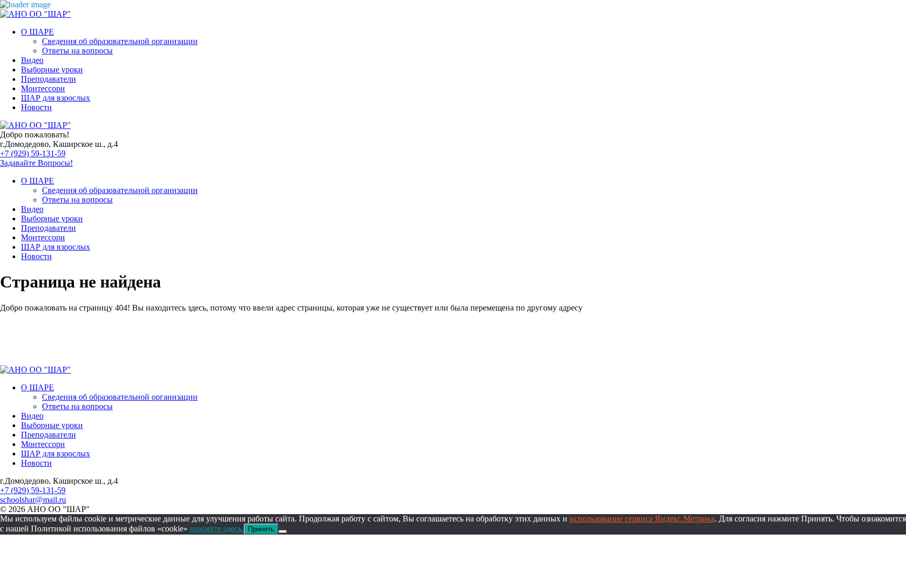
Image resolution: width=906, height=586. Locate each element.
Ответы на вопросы (77, 50)
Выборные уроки (52, 69)
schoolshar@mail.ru (33, 499)
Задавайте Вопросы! (36, 162)
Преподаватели (48, 78)
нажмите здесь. (217, 528)
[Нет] (282, 531)
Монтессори (43, 88)
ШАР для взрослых (55, 97)
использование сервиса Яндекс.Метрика (642, 518)
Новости (36, 107)
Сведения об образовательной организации (120, 41)
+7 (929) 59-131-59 (33, 153)
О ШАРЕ (37, 31)
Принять (261, 529)
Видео (32, 60)
